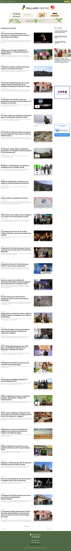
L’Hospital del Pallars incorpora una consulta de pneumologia (15, 363)
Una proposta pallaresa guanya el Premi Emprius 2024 (14, 380)
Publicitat (25, 547)
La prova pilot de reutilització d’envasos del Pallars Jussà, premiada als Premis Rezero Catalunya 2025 (15, 282)
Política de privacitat (43, 547)
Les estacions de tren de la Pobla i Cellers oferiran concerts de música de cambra (16, 233)
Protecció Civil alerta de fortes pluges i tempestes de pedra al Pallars (61, 37)
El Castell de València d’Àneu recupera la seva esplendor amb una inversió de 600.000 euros (16, 134)
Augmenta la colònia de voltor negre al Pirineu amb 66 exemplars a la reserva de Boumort (16, 315)
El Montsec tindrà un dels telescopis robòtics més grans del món (15, 68)
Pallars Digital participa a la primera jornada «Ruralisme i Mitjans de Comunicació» (15, 398)
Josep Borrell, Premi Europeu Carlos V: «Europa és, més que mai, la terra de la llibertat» (16, 250)
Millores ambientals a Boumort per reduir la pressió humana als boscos (15, 182)
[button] (67, 1)
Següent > (50, 528)
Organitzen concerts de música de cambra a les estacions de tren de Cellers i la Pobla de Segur (14, 431)
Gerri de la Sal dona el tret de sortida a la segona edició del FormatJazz (16, 479)
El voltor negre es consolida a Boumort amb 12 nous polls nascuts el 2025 (16, 116)
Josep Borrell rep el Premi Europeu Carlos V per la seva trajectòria (14, 265)
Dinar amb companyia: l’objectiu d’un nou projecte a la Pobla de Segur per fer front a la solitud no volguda (16, 414)
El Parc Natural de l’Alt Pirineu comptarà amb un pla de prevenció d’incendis (14, 298)
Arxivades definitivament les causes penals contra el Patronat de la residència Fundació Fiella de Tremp (15, 84)
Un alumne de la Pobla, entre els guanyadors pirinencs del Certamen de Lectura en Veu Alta (16, 101)
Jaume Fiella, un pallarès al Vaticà (14, 198)
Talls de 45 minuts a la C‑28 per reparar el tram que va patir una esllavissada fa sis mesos (61, 31)
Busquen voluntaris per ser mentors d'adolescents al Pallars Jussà (15, 166)
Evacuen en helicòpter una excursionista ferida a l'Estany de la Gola (61, 42)
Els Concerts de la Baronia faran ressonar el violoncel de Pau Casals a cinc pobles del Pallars (15, 35)
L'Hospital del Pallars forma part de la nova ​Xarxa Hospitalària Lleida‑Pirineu (16, 497)
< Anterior (4, 528)
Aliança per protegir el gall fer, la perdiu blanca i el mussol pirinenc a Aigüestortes (15, 52)
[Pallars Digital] (35, 7)
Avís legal (37, 547)
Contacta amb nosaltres (32, 547)
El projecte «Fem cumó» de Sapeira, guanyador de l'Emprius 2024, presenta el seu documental (16, 150)
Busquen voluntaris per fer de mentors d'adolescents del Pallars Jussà (16, 463)
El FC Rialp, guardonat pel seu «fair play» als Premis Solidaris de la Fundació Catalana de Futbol (14, 348)
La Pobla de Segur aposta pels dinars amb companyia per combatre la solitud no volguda (15, 331)
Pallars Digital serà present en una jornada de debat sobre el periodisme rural (15, 448)
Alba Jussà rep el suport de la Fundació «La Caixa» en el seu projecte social (16, 216)
